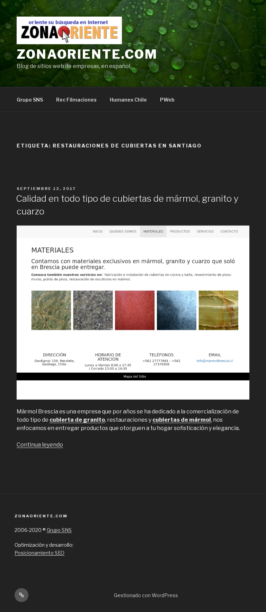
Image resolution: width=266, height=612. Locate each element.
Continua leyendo (40, 444)
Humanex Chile (128, 100)
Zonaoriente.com (87, 54)
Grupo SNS (30, 100)
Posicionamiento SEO (39, 553)
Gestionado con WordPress (146, 595)
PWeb (167, 100)
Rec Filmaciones (76, 100)
